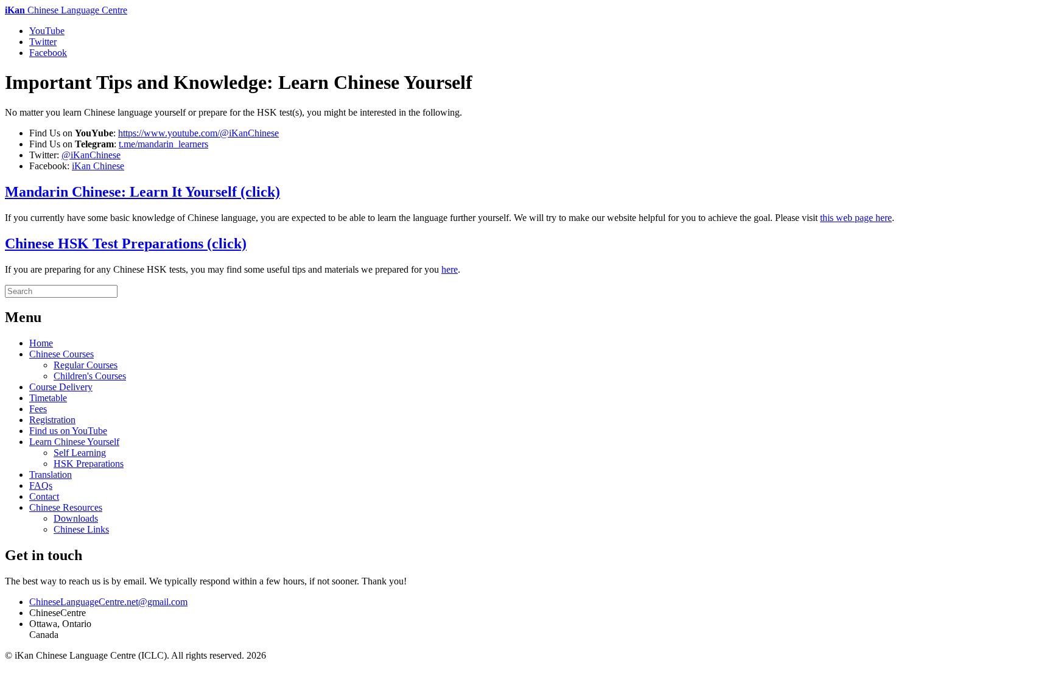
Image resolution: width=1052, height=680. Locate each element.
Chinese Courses (61, 354)
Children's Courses (90, 376)
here (449, 269)
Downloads (76, 518)
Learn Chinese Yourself (74, 441)
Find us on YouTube (68, 431)
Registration (52, 420)
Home (41, 343)
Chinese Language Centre (66, 10)
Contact (44, 496)
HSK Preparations (89, 463)
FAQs (40, 485)
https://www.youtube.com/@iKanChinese (198, 133)
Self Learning (80, 452)
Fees (38, 409)
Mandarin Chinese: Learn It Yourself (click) (142, 192)
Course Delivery (61, 387)
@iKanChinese (91, 155)
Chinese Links (81, 529)
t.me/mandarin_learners (163, 144)
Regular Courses (85, 365)
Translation (50, 474)
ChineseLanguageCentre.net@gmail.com (108, 602)
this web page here (856, 217)
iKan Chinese (98, 166)
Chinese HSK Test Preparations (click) (126, 243)
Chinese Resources (65, 507)
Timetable (48, 398)
